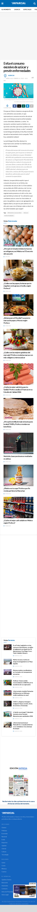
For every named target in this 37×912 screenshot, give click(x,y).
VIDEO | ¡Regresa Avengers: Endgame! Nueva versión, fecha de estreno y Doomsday (22, 703)
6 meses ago (7, 493)
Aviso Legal (5, 894)
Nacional (4, 836)
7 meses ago (7, 525)
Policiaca (4, 830)
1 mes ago (7, 256)
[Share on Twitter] (19, 106)
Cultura (4, 851)
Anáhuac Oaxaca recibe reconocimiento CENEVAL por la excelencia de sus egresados (23, 682)
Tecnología (5, 854)
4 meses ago (7, 395)
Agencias (11, 75)
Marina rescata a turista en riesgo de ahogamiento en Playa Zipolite (23, 661)
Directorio (5, 882)
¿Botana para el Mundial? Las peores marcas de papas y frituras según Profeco (17, 320)
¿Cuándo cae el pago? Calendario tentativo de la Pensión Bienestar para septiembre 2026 (23, 714)
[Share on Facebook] (15, 106)
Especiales (27, 9)
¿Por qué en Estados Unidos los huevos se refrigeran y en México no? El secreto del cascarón (18, 251)
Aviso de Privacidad (7, 892)
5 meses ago (7, 429)
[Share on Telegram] (27, 106)
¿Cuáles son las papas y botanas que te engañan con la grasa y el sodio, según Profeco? (17, 285)
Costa (3, 865)
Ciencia (4, 848)
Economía (4, 833)
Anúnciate (5, 885)
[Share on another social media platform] (31, 106)
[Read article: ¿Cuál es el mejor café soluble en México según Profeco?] (18, 507)
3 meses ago (7, 325)
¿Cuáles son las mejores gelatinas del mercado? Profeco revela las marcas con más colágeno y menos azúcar (18, 354)
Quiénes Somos (6, 879)
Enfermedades (9, 215)
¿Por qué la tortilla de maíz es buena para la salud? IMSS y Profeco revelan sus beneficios (18, 424)
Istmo (3, 862)
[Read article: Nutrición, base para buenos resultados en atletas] (18, 443)
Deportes (4, 842)
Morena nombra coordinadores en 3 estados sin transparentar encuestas (22, 672)
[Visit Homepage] (18, 3)
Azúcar (26, 213)
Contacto (4, 888)
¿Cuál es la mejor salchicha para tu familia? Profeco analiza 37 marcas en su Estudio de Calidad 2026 (18, 389)
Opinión (4, 845)
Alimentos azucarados (15, 213)
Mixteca (4, 868)
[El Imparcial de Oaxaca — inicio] (18, 813)
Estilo (3, 839)
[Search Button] (35, 3)
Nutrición (8, 244)
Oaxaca (17, 9)
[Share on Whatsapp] (23, 106)
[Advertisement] (18, 37)
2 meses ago (7, 291)
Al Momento (6, 9)
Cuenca (4, 871)
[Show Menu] (2, 3)
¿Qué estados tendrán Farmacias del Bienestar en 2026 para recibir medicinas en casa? (23, 693)
